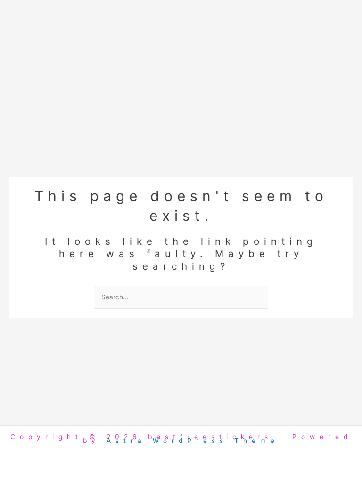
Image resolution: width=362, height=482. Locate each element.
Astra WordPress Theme (193, 440)
